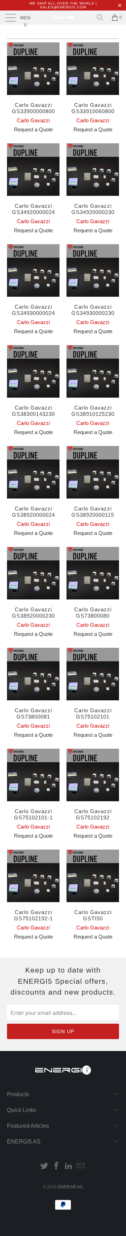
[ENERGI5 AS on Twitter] (44, 1166)
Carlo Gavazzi (33, 120)
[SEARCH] (100, 18)
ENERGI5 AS (70, 1186)
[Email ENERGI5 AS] (81, 1166)
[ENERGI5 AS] (62, 18)
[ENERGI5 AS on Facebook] (56, 1166)
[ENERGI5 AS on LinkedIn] (69, 1166)
